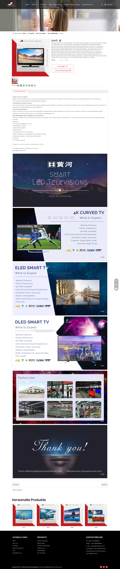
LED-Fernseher (41, 553)
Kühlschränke (41, 543)
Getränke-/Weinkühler (43, 546)
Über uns (35, 4)
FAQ (14, 550)
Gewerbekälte (41, 550)
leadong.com (58, 567)
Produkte (43, 4)
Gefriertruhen (41, 548)
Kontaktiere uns (87, 4)
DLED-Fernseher (17, 490)
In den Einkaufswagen (62, 71)
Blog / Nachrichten (55, 4)
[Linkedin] (101, 567)
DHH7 (23, 527)
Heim (27, 4)
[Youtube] (104, 567)
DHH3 (71, 527)
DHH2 (95, 527)
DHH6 (47, 527)
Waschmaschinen (42, 541)
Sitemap (42, 567)
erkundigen (61, 66)
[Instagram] (107, 567)
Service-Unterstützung (71, 4)
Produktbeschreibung (20, 91)
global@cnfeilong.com (98, 546)
